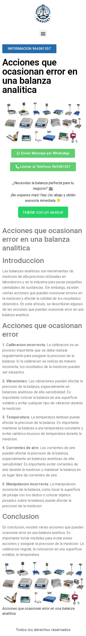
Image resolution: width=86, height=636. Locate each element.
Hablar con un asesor (43, 212)
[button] (43, 33)
